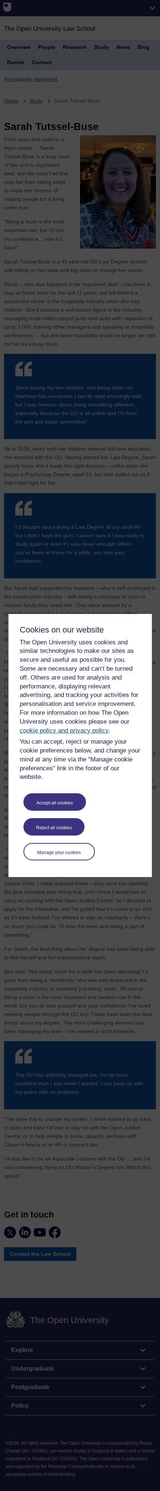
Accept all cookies (54, 803)
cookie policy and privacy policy (64, 730)
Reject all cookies (54, 827)
